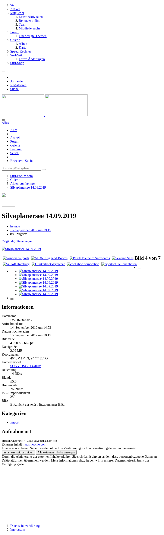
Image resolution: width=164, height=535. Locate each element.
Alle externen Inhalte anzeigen (56, 452)
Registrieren (18, 85)
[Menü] (3, 71)
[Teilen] (3, 246)
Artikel (15, 137)
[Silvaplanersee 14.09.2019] (38, 271)
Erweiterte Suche (21, 161)
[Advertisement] (82, 493)
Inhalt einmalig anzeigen (18, 452)
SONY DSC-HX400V (25, 366)
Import (14, 422)
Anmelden (17, 81)
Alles (13, 130)
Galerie (15, 145)
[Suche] (3, 120)
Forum (14, 141)
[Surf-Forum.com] (45, 115)
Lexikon (16, 149)
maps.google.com (34, 444)
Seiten (14, 153)
